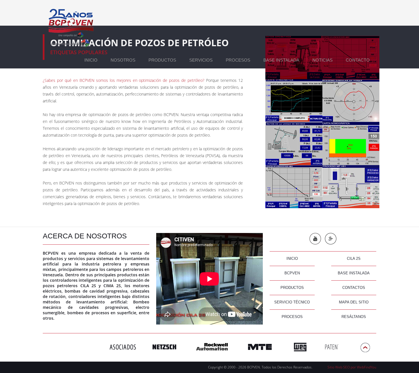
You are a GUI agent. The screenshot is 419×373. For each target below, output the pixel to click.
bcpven (292, 273)
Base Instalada (281, 60)
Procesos (238, 60)
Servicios (201, 60)
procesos (292, 317)
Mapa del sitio (354, 302)
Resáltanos (353, 317)
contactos (353, 287)
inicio (292, 258)
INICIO (90, 60)
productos (162, 60)
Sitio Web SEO (339, 367)
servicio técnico (292, 302)
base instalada (354, 273)
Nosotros (123, 60)
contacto (358, 60)
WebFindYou (366, 367)
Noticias (322, 60)
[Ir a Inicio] (70, 24)
